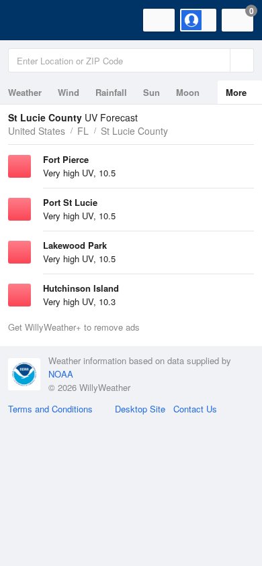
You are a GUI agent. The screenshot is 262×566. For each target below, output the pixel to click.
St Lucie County (134, 130)
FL (83, 130)
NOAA (60, 373)
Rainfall (111, 92)
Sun (151, 92)
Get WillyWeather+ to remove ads (74, 327)
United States (36, 130)
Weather (25, 92)
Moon (188, 92)
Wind (68, 92)
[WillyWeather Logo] (30, 20)
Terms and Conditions (50, 408)
